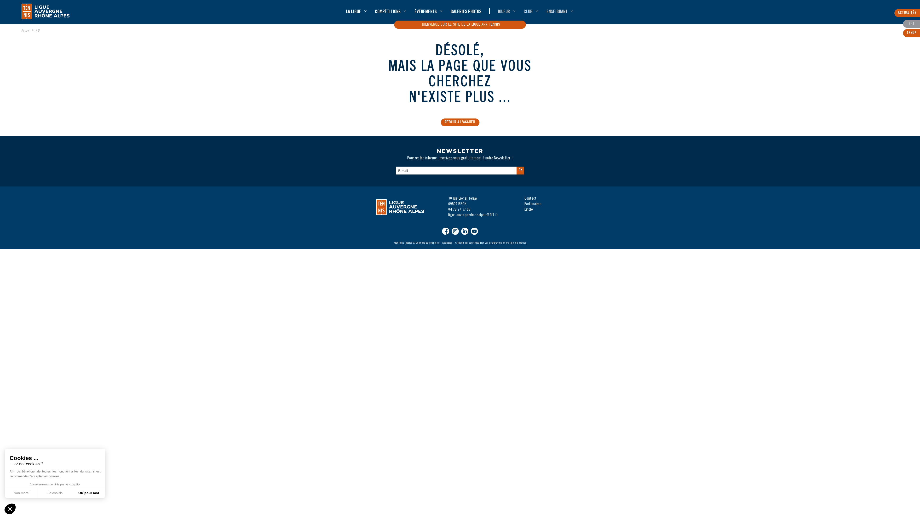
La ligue (353, 12)
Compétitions (388, 12)
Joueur (504, 12)
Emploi (529, 210)
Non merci (21, 493)
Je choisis (55, 493)
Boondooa (447, 243)
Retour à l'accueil (460, 122)
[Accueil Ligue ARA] (45, 11)
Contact (530, 199)
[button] (10, 509)
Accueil (26, 31)
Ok (520, 170)
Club (528, 12)
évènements (425, 12)
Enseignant (557, 12)
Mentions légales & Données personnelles (417, 243)
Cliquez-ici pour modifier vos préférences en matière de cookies (490, 243)
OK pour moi (88, 493)
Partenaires (533, 204)
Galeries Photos (466, 12)
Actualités (907, 13)
